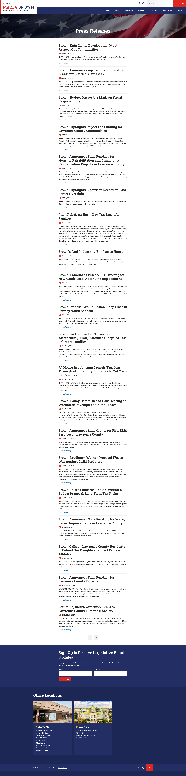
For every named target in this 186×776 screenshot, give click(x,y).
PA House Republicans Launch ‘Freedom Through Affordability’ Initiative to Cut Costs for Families (93, 371)
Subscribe (180, 3)
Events (141, 10)
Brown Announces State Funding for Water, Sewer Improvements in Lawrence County (92, 521)
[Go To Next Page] (90, 637)
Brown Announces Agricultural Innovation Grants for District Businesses (91, 72)
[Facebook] (139, 4)
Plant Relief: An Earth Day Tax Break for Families (89, 216)
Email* (61, 670)
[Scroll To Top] (149, 767)
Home (108, 10)
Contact (180, 10)
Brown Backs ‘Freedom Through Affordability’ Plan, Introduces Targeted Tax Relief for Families (92, 338)
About (117, 10)
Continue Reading (65, 63)
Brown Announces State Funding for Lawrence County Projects (86, 579)
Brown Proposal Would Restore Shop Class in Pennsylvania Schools (93, 309)
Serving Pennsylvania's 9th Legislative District (18, 7)
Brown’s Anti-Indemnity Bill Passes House (91, 251)
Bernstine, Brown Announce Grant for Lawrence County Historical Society (87, 609)
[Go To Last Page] (96, 637)
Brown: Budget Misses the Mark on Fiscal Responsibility (90, 99)
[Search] (169, 3)
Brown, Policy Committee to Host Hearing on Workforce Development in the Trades (93, 403)
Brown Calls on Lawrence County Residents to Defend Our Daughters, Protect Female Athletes (92, 550)
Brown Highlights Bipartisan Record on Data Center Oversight (92, 192)
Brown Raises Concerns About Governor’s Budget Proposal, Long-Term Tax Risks (90, 492)
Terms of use (62, 768)
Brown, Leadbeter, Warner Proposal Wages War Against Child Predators (91, 459)
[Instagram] (143, 4)
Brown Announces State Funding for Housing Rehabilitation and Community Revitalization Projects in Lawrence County (92, 160)
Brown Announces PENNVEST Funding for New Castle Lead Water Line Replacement (91, 277)
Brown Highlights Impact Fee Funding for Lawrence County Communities (90, 129)
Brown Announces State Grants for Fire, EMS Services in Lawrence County (93, 432)
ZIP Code (97, 670)
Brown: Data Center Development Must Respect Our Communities (88, 47)
